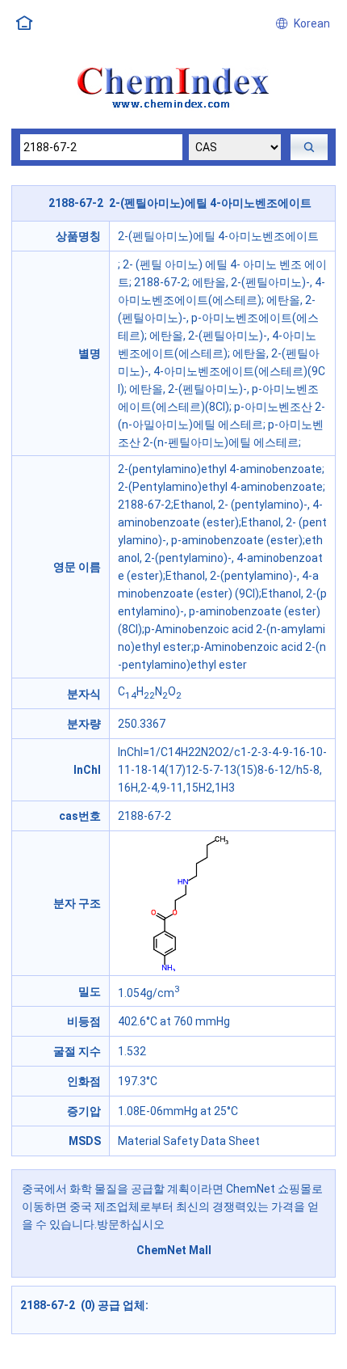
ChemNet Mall (173, 1250)
